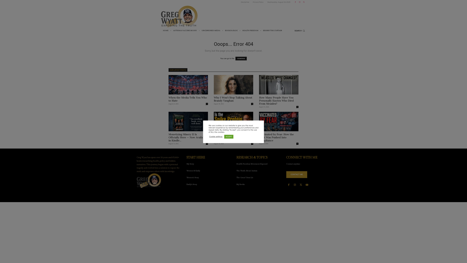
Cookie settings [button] (215, 137)
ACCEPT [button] (229, 137)
